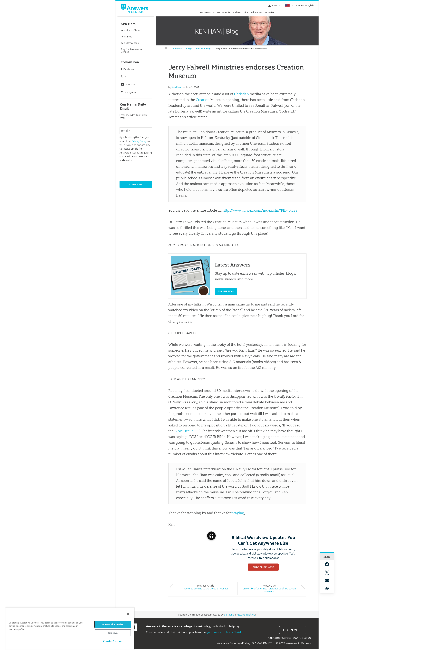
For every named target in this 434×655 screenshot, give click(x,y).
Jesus (188, 431)
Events (226, 12)
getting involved (246, 614)
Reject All (112, 633)
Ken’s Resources (130, 43)
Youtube (130, 84)
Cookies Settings (112, 641)
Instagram (130, 92)
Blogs (189, 48)
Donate (269, 12)
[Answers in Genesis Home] (135, 9)
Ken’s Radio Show (130, 30)
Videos (237, 12)
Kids (245, 12)
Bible (178, 431)
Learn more (292, 630)
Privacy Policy (139, 141)
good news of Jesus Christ (223, 632)
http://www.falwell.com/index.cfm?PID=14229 (260, 210)
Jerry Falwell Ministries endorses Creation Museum (241, 48)
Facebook (128, 69)
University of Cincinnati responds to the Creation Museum (269, 590)
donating (229, 614)
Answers (205, 12)
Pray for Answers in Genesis (131, 50)
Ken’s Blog (126, 36)
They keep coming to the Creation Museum (205, 588)
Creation (203, 100)
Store (216, 12)
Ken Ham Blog (203, 48)
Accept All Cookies (112, 624)
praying (237, 513)
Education (256, 12)
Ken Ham (128, 24)
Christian (241, 94)
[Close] (128, 614)
